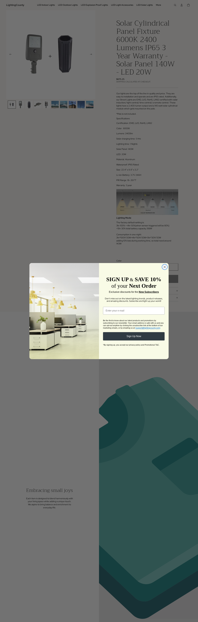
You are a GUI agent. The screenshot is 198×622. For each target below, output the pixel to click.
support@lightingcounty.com (148, 328)
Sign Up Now (134, 336)
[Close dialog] (164, 267)
